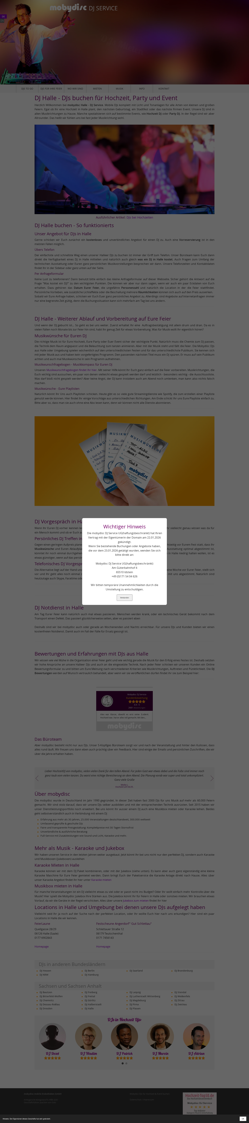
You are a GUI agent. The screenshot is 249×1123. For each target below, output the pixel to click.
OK (243, 1119)
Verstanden (124, 597)
